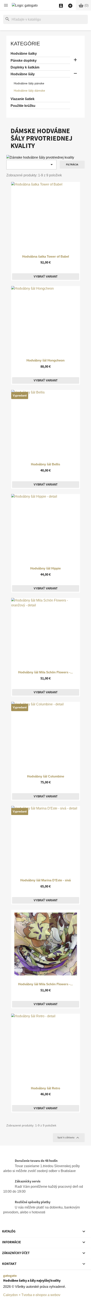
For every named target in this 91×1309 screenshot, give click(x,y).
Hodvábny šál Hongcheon (45, 360)
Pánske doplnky (24, 60)
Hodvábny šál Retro (45, 1088)
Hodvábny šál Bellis (45, 464)
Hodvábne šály (23, 74)
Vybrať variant (46, 276)
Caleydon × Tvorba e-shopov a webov (31, 1295)
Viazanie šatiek (22, 99)
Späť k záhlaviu (68, 1137)
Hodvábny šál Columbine (45, 776)
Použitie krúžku (23, 105)
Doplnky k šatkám (25, 67)
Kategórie (25, 43)
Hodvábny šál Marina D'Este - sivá (45, 880)
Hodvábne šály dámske (29, 90)
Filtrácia (72, 164)
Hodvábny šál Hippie (45, 568)
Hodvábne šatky (24, 53)
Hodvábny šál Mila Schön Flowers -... (45, 672)
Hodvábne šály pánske (29, 83)
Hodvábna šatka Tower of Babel (45, 256)
